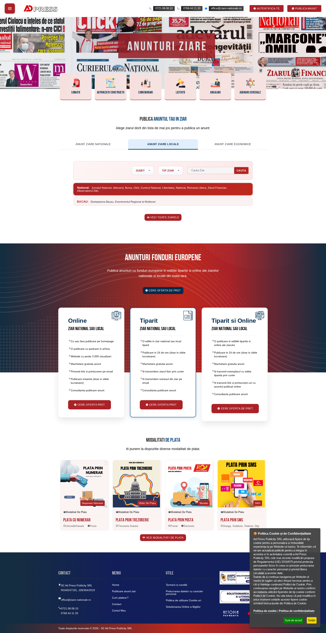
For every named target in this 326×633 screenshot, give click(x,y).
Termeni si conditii (176, 585)
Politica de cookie (265, 610)
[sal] (244, 577)
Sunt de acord (293, 620)
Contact (116, 604)
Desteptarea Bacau (102, 201)
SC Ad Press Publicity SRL (116, 628)
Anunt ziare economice (233, 144)
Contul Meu (119, 610)
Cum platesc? (120, 597)
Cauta (241, 170)
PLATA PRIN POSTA (180, 520)
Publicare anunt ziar (124, 591)
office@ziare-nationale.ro (76, 599)
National (181, 187)
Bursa (128, 187)
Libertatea (168, 187)
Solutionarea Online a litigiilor (183, 606)
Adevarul (118, 187)
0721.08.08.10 (69, 608)
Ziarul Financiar (217, 187)
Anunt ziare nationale (93, 144)
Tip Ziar (168, 170)
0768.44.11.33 (69, 613)
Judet (140, 170)
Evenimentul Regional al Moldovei (135, 201)
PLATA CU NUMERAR (77, 520)
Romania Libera (196, 187)
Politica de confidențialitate (296, 610)
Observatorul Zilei (87, 190)
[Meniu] (10, 8)
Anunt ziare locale (163, 144)
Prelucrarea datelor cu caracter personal (184, 592)
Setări (311, 620)
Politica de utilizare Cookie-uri (183, 600)
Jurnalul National (101, 187)
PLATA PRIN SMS (232, 520)
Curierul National (151, 187)
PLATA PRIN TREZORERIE (132, 520)
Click (136, 187)
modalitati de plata (76, 512)
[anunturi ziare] (243, 596)
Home (115, 585)
